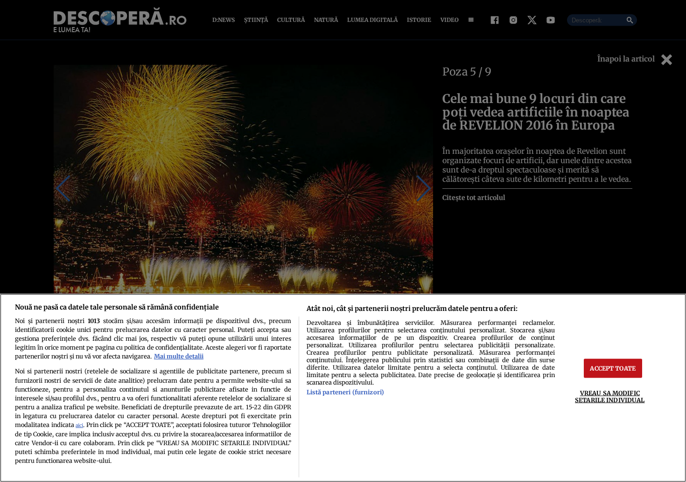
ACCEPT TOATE (613, 368)
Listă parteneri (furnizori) (345, 392)
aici (79, 425)
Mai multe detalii (178, 356)
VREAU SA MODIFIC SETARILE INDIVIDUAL (609, 396)
